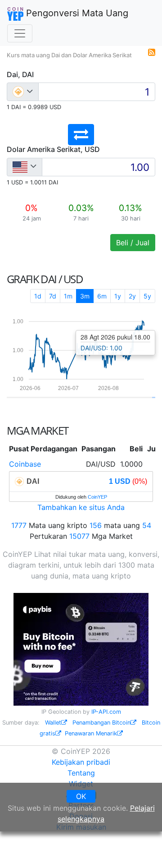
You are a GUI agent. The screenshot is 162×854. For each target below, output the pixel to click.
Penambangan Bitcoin (101, 722)
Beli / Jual (132, 242)
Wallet (53, 722)
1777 (19, 525)
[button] (81, 134)
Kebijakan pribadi (81, 762)
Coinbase (25, 463)
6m (102, 296)
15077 (79, 536)
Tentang (81, 772)
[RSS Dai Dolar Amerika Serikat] (151, 51)
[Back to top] (142, 834)
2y (132, 296)
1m (68, 296)
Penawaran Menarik (91, 733)
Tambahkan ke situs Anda (81, 507)
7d (52, 296)
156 (96, 525)
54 (146, 525)
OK (81, 796)
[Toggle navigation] (19, 33)
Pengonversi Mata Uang (75, 13)
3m (85, 296)
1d (37, 296)
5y (147, 296)
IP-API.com (106, 711)
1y (117, 296)
